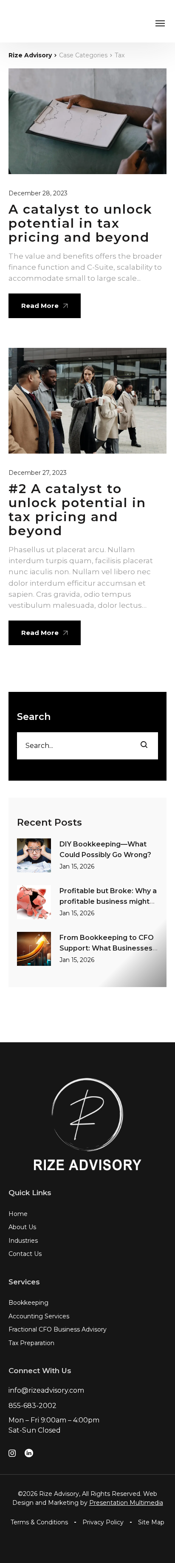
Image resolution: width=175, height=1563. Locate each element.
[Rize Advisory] (23, 21)
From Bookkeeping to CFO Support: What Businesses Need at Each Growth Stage (108, 948)
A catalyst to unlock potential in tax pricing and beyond (80, 223)
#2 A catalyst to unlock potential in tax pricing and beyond (77, 510)
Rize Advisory (30, 55)
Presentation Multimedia (126, 1503)
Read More (40, 306)
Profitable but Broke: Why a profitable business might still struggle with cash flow (108, 901)
